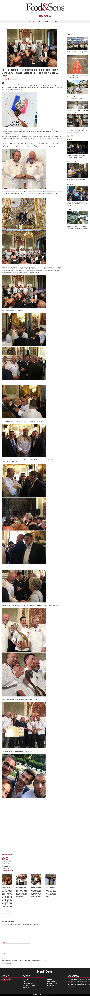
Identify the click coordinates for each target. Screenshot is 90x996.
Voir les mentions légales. (51, 994)
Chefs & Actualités (14, 79)
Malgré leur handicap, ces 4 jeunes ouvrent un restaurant (76, 180)
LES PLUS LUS (25, 25)
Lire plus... (74, 986)
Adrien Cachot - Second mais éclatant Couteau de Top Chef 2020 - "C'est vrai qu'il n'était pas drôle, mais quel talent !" (77, 203)
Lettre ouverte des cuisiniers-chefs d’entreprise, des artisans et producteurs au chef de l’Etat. (77, 52)
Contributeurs (60, 25)
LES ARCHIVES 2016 (49, 985)
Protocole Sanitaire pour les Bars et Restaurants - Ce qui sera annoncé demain (77, 76)
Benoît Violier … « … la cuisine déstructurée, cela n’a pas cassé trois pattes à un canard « (77, 111)
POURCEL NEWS (26, 988)
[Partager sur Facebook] (3, 860)
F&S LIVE (56, 21)
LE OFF (39, 21)
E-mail (3, 948)
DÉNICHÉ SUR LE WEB (47, 21)
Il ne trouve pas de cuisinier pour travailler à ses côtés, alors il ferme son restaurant (77, 97)
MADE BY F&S (31, 21)
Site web (4, 953)
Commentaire (5, 927)
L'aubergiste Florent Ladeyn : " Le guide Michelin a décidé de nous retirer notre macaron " (76, 156)
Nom (3, 942)
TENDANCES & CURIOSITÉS (29, 986)
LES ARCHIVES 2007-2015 (51, 983)
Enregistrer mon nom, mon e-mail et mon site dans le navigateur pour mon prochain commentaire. (24, 960)
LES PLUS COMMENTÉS (37, 25)
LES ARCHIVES (49, 25)
